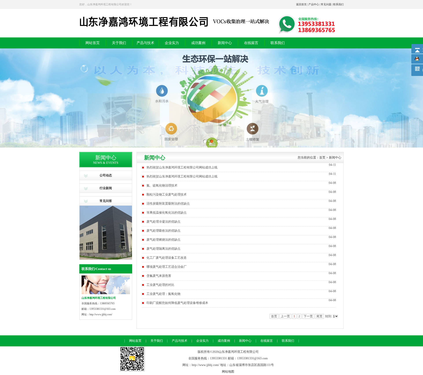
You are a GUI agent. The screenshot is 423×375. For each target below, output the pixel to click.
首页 (322, 157)
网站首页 (92, 43)
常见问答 (106, 201)
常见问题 (326, 4)
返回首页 (301, 4)
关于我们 (119, 43)
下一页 (308, 316)
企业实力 (172, 43)
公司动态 (106, 175)
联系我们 (338, 4)
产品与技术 (145, 43)
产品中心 (313, 4)
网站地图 (228, 371)
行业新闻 (106, 188)
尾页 (319, 316)
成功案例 (198, 43)
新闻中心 (225, 43)
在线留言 (251, 43)
